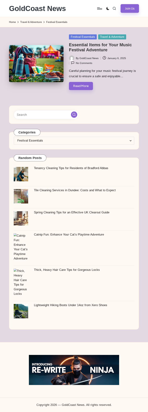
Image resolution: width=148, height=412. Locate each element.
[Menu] (99, 8)
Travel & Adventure (112, 36)
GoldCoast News (37, 8)
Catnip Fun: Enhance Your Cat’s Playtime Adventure (69, 234)
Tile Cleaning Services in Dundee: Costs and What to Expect (75, 190)
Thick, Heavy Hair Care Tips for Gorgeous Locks (67, 270)
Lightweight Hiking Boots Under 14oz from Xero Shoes (70, 305)
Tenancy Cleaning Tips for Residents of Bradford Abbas (71, 168)
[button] (130, 8)
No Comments (84, 63)
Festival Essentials (83, 36)
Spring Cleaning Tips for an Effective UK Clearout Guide (71, 212)
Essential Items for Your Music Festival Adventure (100, 47)
